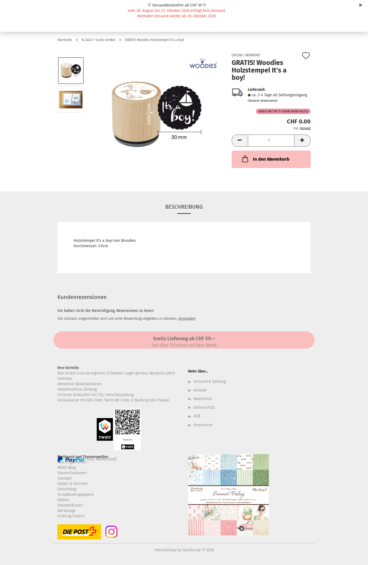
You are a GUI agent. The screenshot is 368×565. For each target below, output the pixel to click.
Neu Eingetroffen (71, 462)
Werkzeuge (66, 510)
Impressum (203, 425)
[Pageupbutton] (353, 557)
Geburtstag (66, 489)
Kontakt (200, 390)
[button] (240, 141)
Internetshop (165, 550)
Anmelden (186, 318)
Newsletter (202, 399)
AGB (196, 416)
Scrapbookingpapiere (75, 494)
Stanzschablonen (72, 473)
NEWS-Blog (66, 467)
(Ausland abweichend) (262, 100)
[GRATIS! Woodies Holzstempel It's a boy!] (156, 114)
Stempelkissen (70, 505)
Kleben (63, 500)
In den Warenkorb (271, 159)
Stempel (64, 478)
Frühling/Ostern (71, 516)
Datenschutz (204, 407)
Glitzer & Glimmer (72, 483)
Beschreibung (184, 207)
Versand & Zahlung (209, 381)
